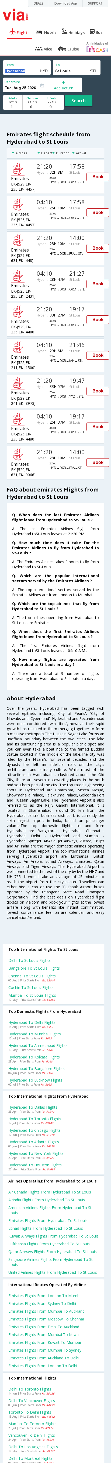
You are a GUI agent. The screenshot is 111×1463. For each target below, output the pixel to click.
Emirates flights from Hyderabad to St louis (48, 1220)
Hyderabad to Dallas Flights (32, 1107)
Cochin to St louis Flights (31, 987)
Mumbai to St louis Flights (32, 995)
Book (97, 176)
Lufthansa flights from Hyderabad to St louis (49, 1243)
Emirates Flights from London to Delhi (42, 1365)
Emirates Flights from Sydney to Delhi (42, 1303)
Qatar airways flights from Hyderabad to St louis (52, 1251)
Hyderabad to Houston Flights (35, 1164)
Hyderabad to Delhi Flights (32, 1022)
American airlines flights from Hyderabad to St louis (50, 1210)
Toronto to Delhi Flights (29, 1412)
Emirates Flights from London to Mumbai (45, 1295)
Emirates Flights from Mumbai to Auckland (46, 1311)
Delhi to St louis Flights (29, 960)
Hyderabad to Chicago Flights (34, 1130)
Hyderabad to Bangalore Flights (36, 1068)
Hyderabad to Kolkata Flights (34, 1057)
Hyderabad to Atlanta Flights (33, 1141)
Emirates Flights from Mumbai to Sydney (44, 1350)
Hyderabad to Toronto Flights (34, 1118)
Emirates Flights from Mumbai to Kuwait (44, 1334)
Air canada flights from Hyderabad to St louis (49, 1192)
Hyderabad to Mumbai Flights (34, 1033)
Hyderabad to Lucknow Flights (35, 1080)
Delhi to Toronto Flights (29, 1389)
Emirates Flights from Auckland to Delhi (43, 1357)
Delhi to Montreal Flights (30, 1458)
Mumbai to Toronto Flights (32, 1423)
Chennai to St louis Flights (32, 975)
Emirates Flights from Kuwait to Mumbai (44, 1342)
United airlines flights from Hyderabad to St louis (52, 1272)
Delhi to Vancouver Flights (31, 1400)
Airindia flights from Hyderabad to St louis (46, 1199)
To (58, 65)
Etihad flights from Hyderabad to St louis (45, 1228)
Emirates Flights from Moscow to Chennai (46, 1319)
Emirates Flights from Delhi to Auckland (43, 1326)
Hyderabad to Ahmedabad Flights (38, 1045)
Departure (12, 82)
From (10, 65)
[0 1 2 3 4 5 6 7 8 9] (32, 107)
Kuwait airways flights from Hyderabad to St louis (53, 1236)
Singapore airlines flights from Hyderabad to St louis (50, 1262)
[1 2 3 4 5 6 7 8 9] (12, 107)
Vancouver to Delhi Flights (31, 1435)
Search (78, 101)
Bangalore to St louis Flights (34, 968)
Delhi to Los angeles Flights (33, 1446)
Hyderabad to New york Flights (36, 1153)
